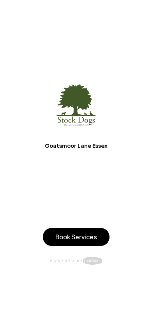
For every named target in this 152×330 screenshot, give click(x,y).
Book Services (76, 237)
